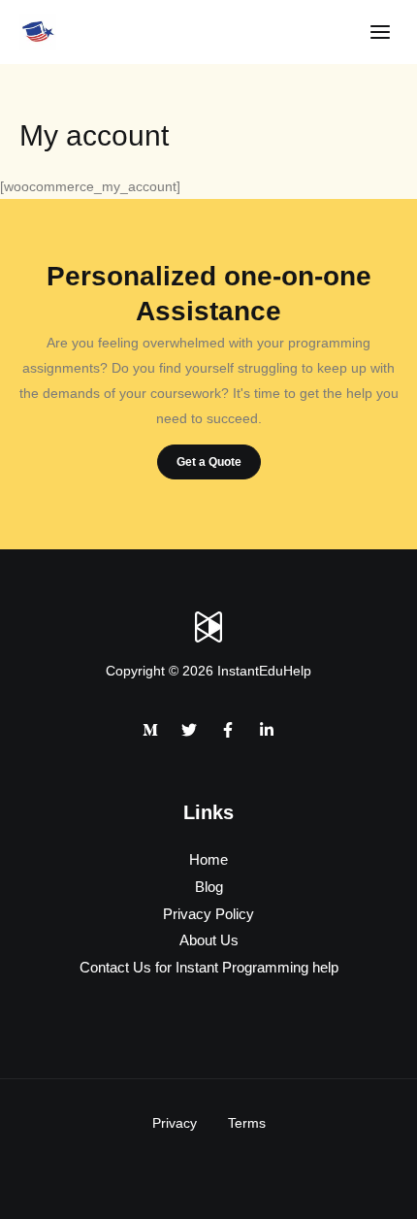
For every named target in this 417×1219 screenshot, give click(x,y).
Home (208, 859)
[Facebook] (228, 730)
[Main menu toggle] (379, 32)
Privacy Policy (208, 914)
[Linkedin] (266, 730)
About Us (209, 940)
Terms (247, 1123)
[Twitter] (189, 730)
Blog (209, 886)
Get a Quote (208, 462)
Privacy (174, 1123)
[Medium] (150, 730)
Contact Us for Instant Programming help (209, 967)
